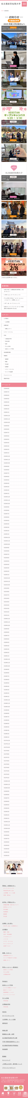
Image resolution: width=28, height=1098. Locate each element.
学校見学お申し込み (8, 890)
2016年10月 (7, 787)
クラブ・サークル (8, 332)
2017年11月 (7, 743)
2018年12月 (7, 699)
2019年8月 (6, 672)
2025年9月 (6, 425)
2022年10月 (7, 544)
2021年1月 (6, 615)
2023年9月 (6, 507)
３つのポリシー (7, 936)
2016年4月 (6, 808)
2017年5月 (6, 764)
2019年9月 (6, 669)
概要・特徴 (6, 932)
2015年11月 (7, 825)
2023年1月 (6, 534)
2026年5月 (6, 398)
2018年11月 (7, 703)
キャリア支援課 (9, 371)
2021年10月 (7, 584)
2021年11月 (7, 581)
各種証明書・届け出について (11, 904)
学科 (5, 335)
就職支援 (6, 325)
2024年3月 (6, 486)
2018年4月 (6, 727)
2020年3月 (6, 649)
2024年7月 (6, 473)
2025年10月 (7, 422)
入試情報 (7, 321)
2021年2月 (6, 611)
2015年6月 (6, 842)
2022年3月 (6, 567)
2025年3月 (6, 446)
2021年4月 (6, 605)
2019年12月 (7, 659)
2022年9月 (6, 547)
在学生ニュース (7, 907)
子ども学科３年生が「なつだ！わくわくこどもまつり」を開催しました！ (14, 299)
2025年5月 (6, 439)
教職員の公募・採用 (8, 1034)
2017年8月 (6, 754)
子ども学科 (8, 346)
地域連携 (5, 1049)
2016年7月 (6, 798)
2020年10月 (7, 625)
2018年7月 (6, 716)
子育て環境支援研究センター (11, 1041)
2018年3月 (6, 730)
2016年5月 (6, 804)
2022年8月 (6, 551)
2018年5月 (6, 723)
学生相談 (5, 909)
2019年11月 (7, 662)
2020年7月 (6, 635)
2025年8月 (6, 429)
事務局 (5, 355)
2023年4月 (6, 524)
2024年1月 (6, 493)
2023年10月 (7, 503)
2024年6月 (6, 476)
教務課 (6, 359)
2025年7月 (6, 432)
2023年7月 (6, 513)
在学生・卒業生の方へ (9, 902)
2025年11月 (7, 419)
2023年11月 (7, 500)
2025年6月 (6, 436)
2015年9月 (6, 831)
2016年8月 (6, 794)
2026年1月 (6, 412)
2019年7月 (6, 676)
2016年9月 (6, 791)
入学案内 (6, 318)
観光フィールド (7, 990)
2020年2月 (6, 652)
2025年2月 (6, 449)
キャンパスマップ (8, 943)
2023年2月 (6, 530)
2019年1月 (6, 696)
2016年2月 (6, 815)
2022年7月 (6, 554)
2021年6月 (6, 598)
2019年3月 (6, 689)
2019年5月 (6, 683)
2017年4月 (6, 767)
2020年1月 (6, 656)
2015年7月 (6, 838)
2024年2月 (6, 490)
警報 (6, 361)
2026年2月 (6, 408)
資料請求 (5, 1023)
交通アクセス (6, 946)
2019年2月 (6, 693)
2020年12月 (7, 618)
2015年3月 (6, 852)
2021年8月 (6, 591)
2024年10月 (7, 463)
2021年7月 (6, 595)
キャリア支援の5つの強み (10, 957)
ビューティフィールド (9, 994)
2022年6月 (6, 557)
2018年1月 (6, 737)
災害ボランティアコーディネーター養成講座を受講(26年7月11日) (14, 307)
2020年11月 (7, 622)
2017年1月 (6, 777)
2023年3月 (6, 527)
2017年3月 (6, 771)
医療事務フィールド (8, 992)
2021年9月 (6, 588)
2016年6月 (6, 801)
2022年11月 (7, 540)
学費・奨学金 (6, 895)
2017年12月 (7, 740)
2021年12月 (7, 578)
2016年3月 (6, 811)
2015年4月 (6, 848)
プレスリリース (8, 375)
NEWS (4, 1012)
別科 (6, 343)
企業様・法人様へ (7, 923)
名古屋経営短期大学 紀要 (9, 1038)
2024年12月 (7, 456)
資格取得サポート (8, 955)
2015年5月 (6, 845)
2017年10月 (7, 747)
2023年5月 (6, 520)
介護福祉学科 (8, 338)
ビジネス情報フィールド (9, 987)
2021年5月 (6, 601)
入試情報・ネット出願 (9, 893)
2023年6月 (6, 517)
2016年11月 (7, 784)
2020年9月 (6, 628)
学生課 (6, 364)
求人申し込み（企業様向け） (11, 926)
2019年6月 (6, 679)
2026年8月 (6, 388)
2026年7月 (6, 391)
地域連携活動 (7, 352)
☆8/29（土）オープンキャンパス (12, 294)
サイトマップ (6, 1060)
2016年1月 (6, 818)
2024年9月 (6, 466)
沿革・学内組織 (7, 934)
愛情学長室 (6, 378)
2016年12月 (7, 781)
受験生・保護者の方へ (9, 885)
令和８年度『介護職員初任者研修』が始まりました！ (14, 290)
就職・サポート (7, 953)
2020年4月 (6, 645)
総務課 (6, 366)
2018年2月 (6, 733)
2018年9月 (6, 710)
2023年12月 (7, 496)
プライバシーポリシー (9, 1067)
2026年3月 (6, 405)
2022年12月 (7, 537)
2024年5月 (6, 480)
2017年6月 (6, 760)
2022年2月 (6, 571)
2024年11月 (7, 459)
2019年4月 (6, 686)
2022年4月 (6, 564)
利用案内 (5, 911)
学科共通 (7, 341)
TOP (2, 10)
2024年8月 (6, 469)
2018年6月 (6, 720)
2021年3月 (6, 608)
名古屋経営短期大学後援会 (10, 1045)
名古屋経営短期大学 (11, 4)
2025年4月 (6, 442)
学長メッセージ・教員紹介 (10, 967)
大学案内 (5, 929)
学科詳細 (5, 1000)
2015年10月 (7, 828)
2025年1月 (6, 452)
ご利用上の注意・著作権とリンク (12, 1064)
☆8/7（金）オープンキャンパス (12, 303)
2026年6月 (6, 395)
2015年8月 (6, 835)
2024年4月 (6, 483)
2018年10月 (7, 706)
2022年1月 (6, 574)
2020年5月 (6, 642)
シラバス (5, 939)
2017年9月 (6, 750)
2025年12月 (7, 415)
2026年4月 (6, 402)
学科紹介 (5, 981)
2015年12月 (7, 821)
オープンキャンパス (25, 1096)
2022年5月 (6, 561)
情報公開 (5, 1030)
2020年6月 (6, 639)
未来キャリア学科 (9, 349)
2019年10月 (7, 666)
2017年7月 (6, 757)
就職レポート (8, 328)
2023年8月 (6, 510)
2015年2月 (6, 855)
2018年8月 (6, 713)
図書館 (4, 1056)
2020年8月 (6, 632)
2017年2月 (6, 774)
